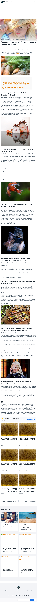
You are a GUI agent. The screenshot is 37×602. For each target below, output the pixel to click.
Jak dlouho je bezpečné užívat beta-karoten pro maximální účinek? (14, 84)
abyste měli (17, 53)
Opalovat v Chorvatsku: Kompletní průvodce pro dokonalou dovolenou (26, 526)
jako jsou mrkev (25, 101)
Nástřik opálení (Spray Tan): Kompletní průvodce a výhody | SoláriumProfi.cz (27, 548)
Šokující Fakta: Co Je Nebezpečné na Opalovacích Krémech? (29, 501)
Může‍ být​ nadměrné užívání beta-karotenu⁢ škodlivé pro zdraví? (13, 87)
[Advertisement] (18, 10)
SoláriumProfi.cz (4, 47)
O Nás (28, 590)
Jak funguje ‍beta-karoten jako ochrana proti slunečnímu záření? (13, 79)
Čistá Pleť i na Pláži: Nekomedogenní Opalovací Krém (8, 571)
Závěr (3, 88)
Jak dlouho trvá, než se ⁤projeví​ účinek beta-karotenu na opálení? (13, 82)
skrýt (18, 77)
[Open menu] (35, 2)
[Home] (1, 39)
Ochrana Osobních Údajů (24, 595)
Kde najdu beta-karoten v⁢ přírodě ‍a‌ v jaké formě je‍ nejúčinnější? (13, 81)
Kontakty (33, 590)
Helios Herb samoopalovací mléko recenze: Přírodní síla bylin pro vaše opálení (27, 571)
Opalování (16, 590)
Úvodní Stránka (5, 590)
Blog (11, 590)
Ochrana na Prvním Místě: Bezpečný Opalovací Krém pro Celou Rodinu (9, 548)
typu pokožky (29, 212)
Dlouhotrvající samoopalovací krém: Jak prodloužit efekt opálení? (8, 501)
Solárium (22, 590)
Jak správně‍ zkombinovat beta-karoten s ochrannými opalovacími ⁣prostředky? (16, 83)
